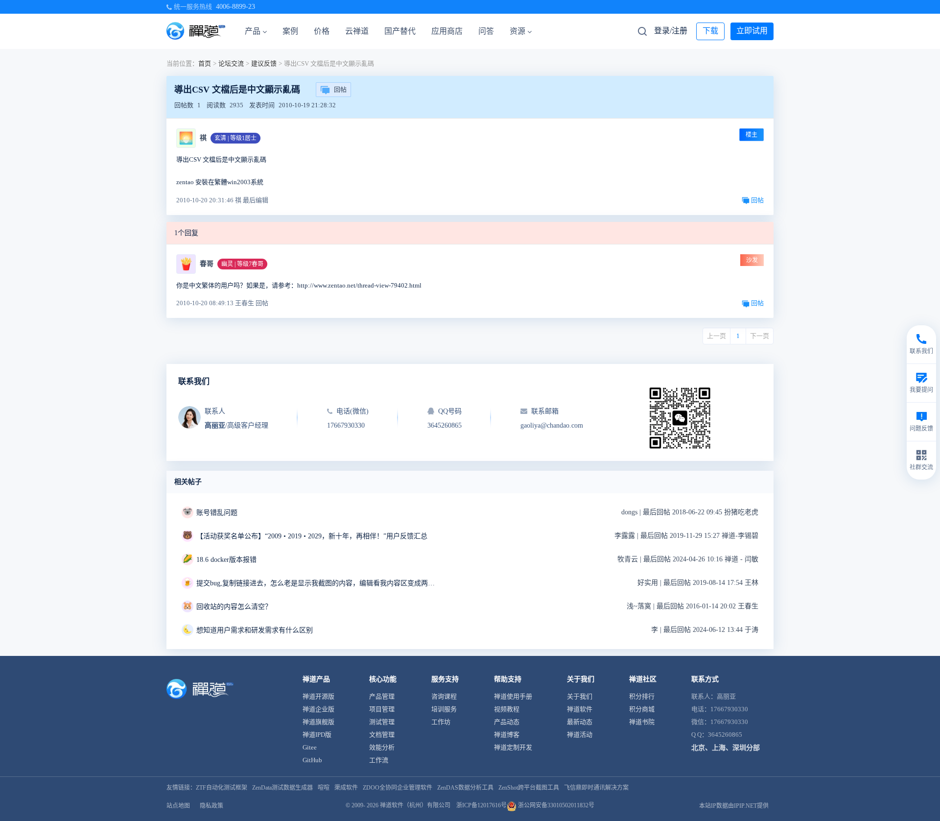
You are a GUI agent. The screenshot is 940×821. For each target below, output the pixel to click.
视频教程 (506, 709)
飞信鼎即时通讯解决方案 (596, 787)
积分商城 (642, 709)
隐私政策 (211, 805)
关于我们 (579, 696)
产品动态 (506, 721)
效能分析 (382, 747)
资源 (517, 31)
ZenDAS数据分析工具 (465, 787)
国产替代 (400, 31)
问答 (486, 31)
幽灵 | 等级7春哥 (242, 264)
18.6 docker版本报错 (226, 559)
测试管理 (382, 721)
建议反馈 (264, 63)
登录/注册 (670, 30)
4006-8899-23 (235, 6)
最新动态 (579, 721)
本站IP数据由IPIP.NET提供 (734, 805)
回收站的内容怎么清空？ (234, 606)
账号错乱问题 (216, 512)
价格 (321, 31)
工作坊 (440, 721)
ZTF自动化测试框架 (221, 787)
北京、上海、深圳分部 (725, 747)
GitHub (312, 760)
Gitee (310, 747)
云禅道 (357, 31)
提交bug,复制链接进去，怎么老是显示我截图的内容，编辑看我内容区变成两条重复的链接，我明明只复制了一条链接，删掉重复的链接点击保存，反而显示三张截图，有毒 (318, 583)
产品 (252, 31)
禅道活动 (579, 734)
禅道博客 (506, 734)
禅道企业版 (318, 709)
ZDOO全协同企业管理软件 (397, 787)
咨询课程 (444, 696)
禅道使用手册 (513, 696)
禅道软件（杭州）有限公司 (415, 805)
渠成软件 (346, 787)
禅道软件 (579, 709)
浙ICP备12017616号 (481, 805)
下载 (710, 30)
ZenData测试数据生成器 (282, 787)
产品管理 (382, 696)
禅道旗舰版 (318, 721)
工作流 (378, 760)
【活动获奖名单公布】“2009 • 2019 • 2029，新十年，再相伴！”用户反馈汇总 (311, 536)
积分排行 (642, 696)
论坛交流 (231, 63)
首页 (204, 63)
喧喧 (323, 787)
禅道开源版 (318, 696)
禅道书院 (642, 721)
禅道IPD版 (317, 734)
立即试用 (752, 30)
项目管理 (382, 709)
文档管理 (382, 734)
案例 (290, 31)
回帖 (340, 89)
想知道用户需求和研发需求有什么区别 (254, 630)
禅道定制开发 (513, 747)
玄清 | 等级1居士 (235, 138)
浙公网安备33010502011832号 (555, 805)
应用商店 (447, 31)
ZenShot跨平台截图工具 (528, 787)
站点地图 (178, 805)
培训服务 (444, 709)
